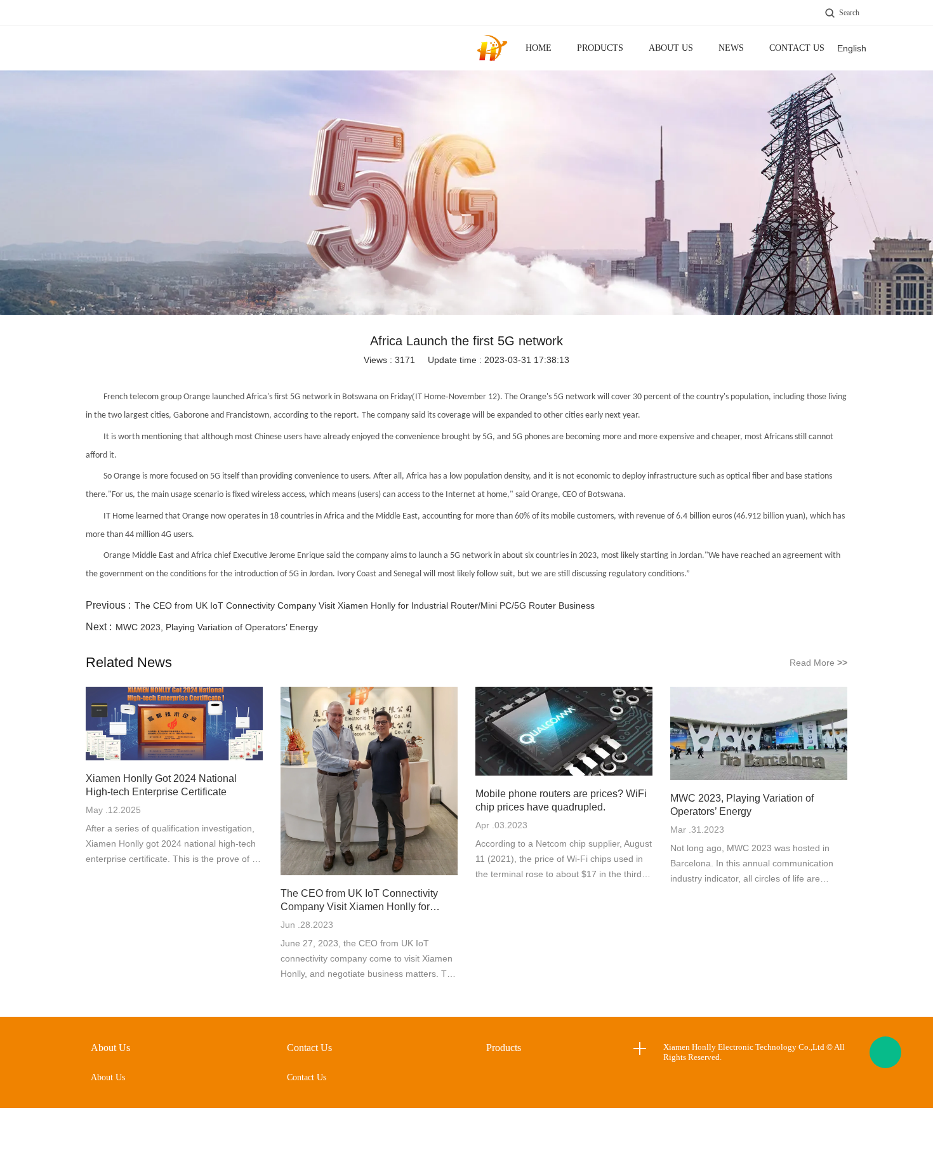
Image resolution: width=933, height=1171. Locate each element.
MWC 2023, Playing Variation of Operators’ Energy (217, 627)
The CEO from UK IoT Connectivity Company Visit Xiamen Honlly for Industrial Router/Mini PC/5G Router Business (365, 605)
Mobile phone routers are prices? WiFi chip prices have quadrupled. (561, 800)
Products (600, 48)
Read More (818, 663)
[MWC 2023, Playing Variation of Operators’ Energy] (758, 734)
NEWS (731, 48)
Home (539, 48)
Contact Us (796, 48)
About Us (671, 48)
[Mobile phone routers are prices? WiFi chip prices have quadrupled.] (563, 732)
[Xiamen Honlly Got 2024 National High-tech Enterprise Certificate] (174, 724)
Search (849, 12)
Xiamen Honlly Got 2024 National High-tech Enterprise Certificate (161, 785)
